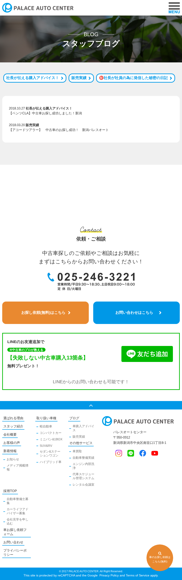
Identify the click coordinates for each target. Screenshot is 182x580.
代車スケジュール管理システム (83, 476)
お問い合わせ (13, 542)
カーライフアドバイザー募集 (17, 511)
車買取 (77, 451)
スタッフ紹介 (13, 426)
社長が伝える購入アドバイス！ (32, 78)
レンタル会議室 (83, 484)
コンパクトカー (50, 433)
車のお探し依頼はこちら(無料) (159, 559)
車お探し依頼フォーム (15, 532)
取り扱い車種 (46, 418)
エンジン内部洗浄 (83, 466)
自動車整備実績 (83, 457)
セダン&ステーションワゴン (50, 453)
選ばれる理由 (13, 418)
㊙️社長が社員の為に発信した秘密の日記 (133, 78)
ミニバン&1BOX (51, 439)
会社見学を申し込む (17, 521)
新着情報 (10, 451)
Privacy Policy (109, 575)
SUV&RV (46, 445)
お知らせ (13, 459)
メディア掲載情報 (17, 467)
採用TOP (10, 491)
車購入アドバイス (83, 428)
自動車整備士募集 (17, 501)
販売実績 (79, 78)
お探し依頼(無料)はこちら (43, 312)
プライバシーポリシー (15, 552)
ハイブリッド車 (50, 462)
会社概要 (10, 434)
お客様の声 (11, 443)
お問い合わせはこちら (134, 312)
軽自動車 (46, 426)
